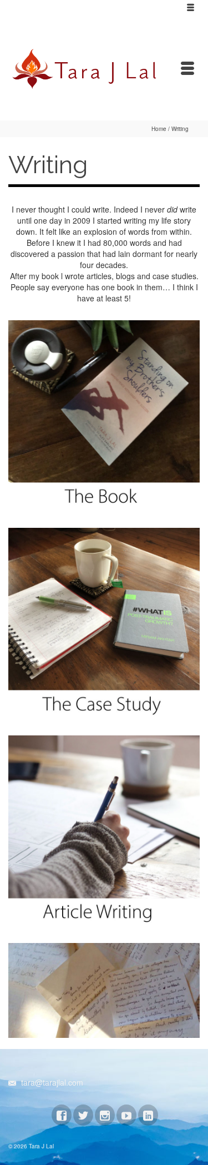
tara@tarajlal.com (51, 1082)
